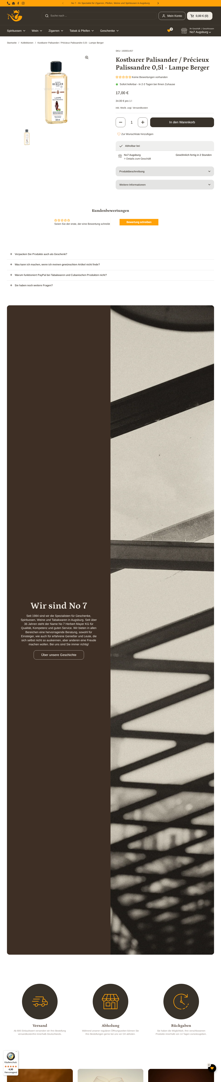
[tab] (137, 159)
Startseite (12, 42)
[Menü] (16, 1052)
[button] (199, 16)
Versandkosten (140, 107)
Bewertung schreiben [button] (139, 222)
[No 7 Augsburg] (14, 16)
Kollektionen (27, 42)
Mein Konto (174, 15)
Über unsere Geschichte (58, 655)
